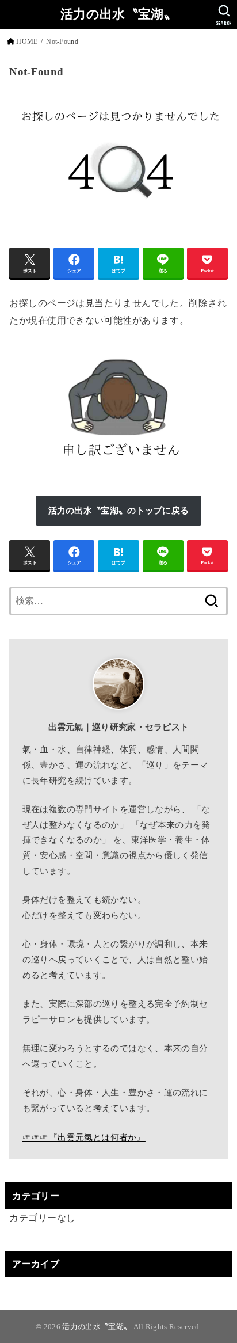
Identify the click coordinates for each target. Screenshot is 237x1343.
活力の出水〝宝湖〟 (118, 14)
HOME (26, 41)
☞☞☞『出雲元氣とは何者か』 (84, 1137)
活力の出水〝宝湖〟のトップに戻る (118, 510)
